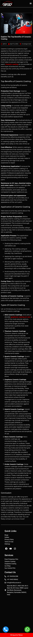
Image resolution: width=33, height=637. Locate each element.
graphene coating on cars (21, 317)
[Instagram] (15, 548)
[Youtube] (10, 548)
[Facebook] (6, 548)
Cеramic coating (12, 64)
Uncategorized (26, 44)
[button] (30, 3)
